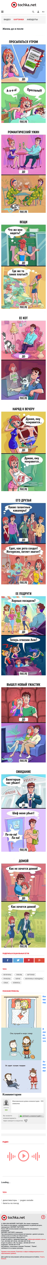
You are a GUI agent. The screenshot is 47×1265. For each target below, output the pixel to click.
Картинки (19, 19)
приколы (7, 978)
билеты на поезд (11, 1203)
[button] (38, 12)
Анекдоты (32, 19)
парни (17, 978)
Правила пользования (8, 1251)
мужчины (7, 974)
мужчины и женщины (34, 978)
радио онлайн (26, 1200)
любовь (19, 974)
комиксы (16, 982)
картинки (31, 974)
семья (5, 982)
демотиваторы (10, 1200)
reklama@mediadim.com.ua (37, 1239)
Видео (7, 19)
